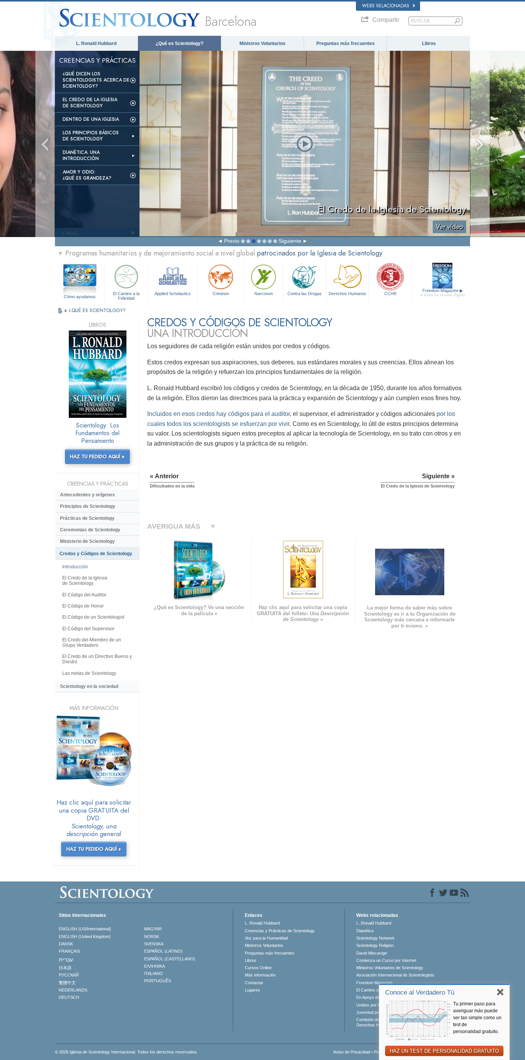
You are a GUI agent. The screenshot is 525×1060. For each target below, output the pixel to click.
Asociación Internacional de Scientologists (395, 975)
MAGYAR (153, 928)
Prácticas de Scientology (87, 518)
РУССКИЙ (69, 975)
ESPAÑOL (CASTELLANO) (169, 959)
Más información (260, 975)
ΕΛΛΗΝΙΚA (154, 966)
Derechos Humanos (347, 293)
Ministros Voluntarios (262, 43)
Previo (231, 241)
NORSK (151, 936)
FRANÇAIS (69, 951)
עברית (66, 960)
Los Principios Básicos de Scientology (91, 135)
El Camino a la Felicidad (126, 295)
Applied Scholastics (173, 293)
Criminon (221, 293)
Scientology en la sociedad (89, 686)
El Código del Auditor (84, 595)
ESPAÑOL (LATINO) (163, 951)
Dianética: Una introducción (81, 155)
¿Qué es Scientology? (179, 43)
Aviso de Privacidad (351, 1052)
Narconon (263, 293)
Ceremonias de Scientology (90, 530)
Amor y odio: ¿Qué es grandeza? (87, 175)
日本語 (65, 967)
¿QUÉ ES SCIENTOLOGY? (97, 310)
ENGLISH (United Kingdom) (85, 936)
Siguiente (290, 241)
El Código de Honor (83, 606)
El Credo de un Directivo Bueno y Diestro (97, 659)
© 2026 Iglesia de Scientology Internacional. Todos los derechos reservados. (126, 1052)
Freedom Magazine (442, 292)
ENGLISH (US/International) (85, 928)
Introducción (75, 566)
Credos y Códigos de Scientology (96, 553)
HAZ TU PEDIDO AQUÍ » (97, 456)
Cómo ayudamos (80, 296)
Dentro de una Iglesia (91, 119)
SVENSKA (153, 943)
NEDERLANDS (73, 990)
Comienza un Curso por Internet (386, 960)
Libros (429, 43)
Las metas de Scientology (89, 673)
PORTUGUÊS (157, 980)
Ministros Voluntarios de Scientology (389, 967)
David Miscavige (371, 953)
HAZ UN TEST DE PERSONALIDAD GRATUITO (444, 1051)
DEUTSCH (69, 997)
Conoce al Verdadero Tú (419, 992)
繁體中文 (67, 982)
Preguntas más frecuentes (345, 43)
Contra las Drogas (304, 293)
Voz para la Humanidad (266, 938)
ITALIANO (153, 973)
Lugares (252, 990)
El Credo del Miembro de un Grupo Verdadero (91, 642)
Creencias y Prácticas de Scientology (280, 930)
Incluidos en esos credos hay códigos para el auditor (218, 414)
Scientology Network (375, 938)
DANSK (66, 943)
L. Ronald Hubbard (96, 43)
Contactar (254, 982)
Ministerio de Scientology (87, 541)
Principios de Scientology (87, 506)
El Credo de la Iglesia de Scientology (90, 102)
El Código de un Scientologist (93, 617)
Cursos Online (258, 967)
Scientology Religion (375, 945)
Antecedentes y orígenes (87, 494)
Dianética (365, 930)
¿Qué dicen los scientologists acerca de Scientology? (96, 80)
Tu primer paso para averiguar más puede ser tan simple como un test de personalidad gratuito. (477, 1017)
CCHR (390, 293)
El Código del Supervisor (88, 628)
